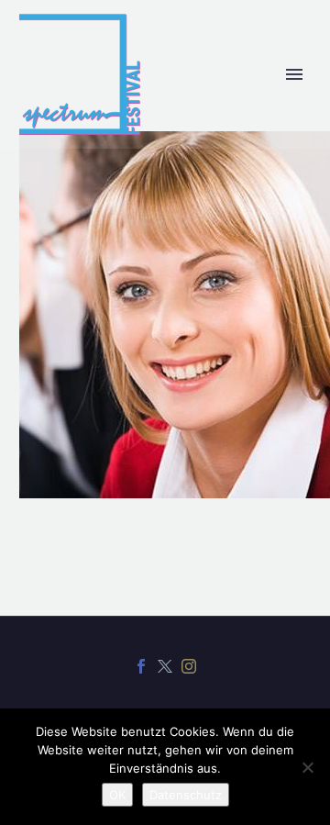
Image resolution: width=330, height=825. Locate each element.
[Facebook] (141, 666)
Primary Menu (294, 74)
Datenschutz (185, 794)
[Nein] (307, 767)
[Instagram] (189, 666)
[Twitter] (165, 666)
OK (117, 794)
